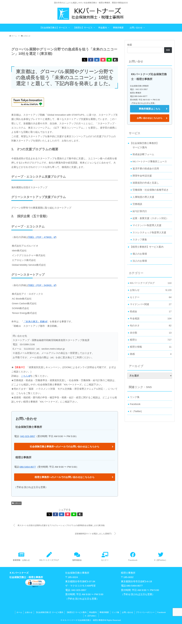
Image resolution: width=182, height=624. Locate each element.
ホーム (19, 612)
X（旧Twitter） (91, 616)
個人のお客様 (140, 253)
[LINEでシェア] (109, 60)
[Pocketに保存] (103, 60)
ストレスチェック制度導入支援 (149, 232)
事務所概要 (104, 612)
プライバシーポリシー (145, 612)
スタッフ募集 (140, 239)
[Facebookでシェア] (90, 60)
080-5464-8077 (28, 467)
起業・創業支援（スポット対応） (151, 218)
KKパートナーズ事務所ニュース (150, 161)
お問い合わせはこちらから (149, 118)
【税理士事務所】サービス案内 (146, 247)
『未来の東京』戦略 (34, 321)
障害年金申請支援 (142, 175)
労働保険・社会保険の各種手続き (151, 190)
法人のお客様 (140, 260)
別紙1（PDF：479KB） (40, 237)
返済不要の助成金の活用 (146, 168)
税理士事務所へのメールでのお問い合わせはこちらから (65, 477)
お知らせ (17, 503)
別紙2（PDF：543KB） (40, 285)
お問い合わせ (127, 612)
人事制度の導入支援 (143, 197)
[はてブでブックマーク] (97, 60)
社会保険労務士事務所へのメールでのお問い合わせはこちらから (64, 446)
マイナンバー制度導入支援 (147, 225)
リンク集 (134, 397)
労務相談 (137, 204)
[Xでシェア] (84, 60)
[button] (115, 60)
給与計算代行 (140, 211)
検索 (129, 44)
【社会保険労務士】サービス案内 (49, 612)
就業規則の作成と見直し (146, 182)
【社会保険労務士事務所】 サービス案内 (143, 145)
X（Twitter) (136, 411)
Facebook (135, 404)
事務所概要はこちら (149, 108)
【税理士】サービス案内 (76, 612)
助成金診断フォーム (143, 154)
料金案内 (93, 612)
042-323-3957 (27, 436)
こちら (24, 376)
